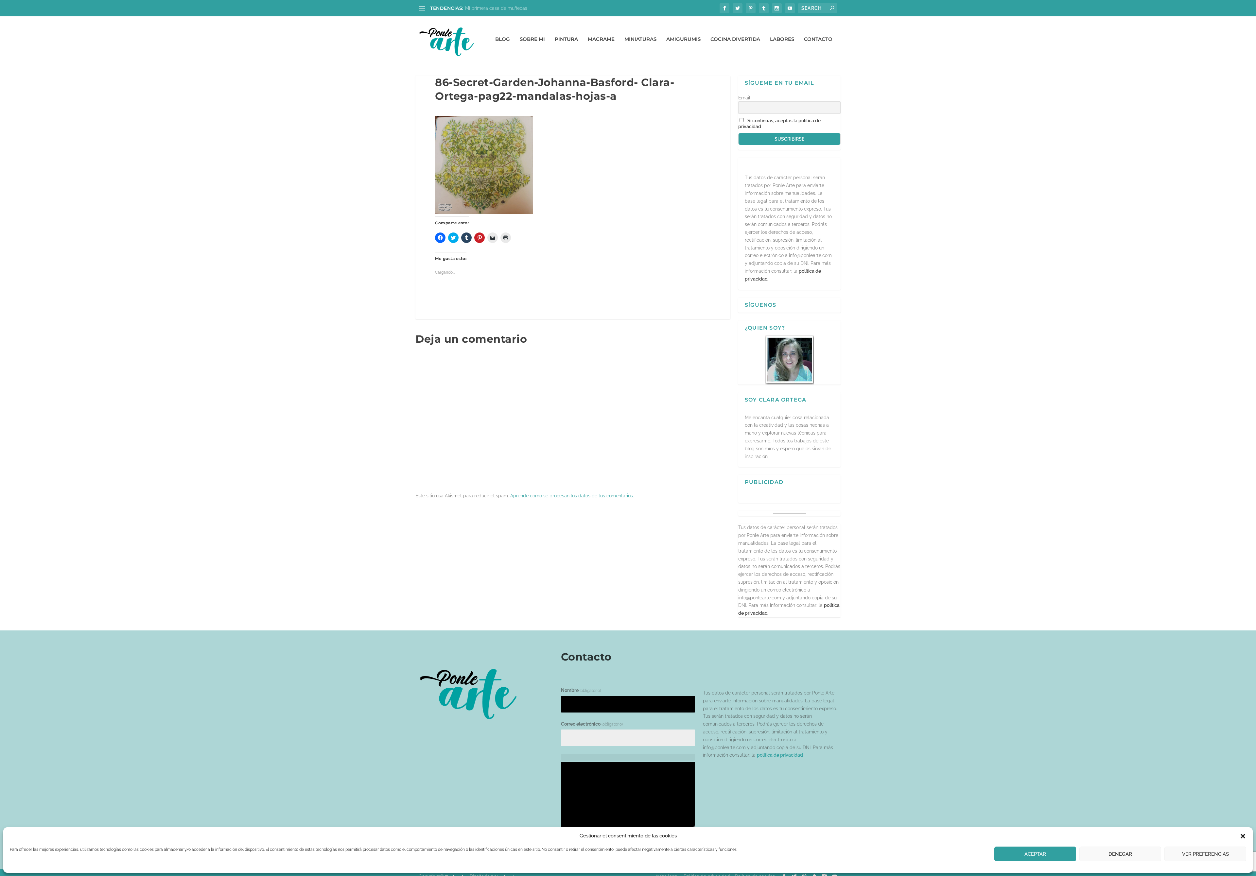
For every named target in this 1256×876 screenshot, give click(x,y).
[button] (1243, 836)
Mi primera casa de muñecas (496, 8)
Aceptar (1035, 854)
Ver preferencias (1205, 854)
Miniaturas (640, 39)
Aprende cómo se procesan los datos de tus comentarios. (572, 495)
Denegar (1120, 854)
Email (744, 97)
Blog (502, 39)
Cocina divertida (735, 39)
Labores (782, 39)
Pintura (566, 39)
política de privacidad (780, 755)
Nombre (581, 690)
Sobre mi (532, 39)
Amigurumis (683, 39)
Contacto (818, 39)
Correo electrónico (592, 724)
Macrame (601, 39)
